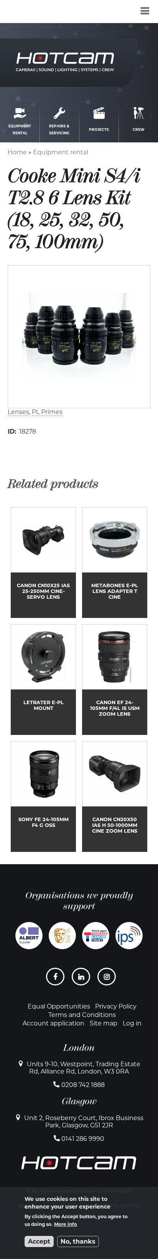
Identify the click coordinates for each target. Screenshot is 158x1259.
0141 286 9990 (82, 1138)
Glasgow (79, 1101)
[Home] (47, 13)
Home (17, 152)
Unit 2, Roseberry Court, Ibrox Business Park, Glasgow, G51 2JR (83, 1121)
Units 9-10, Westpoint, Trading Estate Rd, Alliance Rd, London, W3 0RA (83, 1067)
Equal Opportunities (59, 1006)
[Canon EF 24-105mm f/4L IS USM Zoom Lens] (114, 679)
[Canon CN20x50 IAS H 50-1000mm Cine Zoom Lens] (114, 796)
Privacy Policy (116, 1006)
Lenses (18, 412)
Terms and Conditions (82, 1015)
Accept (39, 1241)
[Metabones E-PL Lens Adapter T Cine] (114, 562)
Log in (132, 1023)
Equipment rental (60, 152)
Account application (53, 1023)
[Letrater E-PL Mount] (43, 679)
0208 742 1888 (83, 1085)
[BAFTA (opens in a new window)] (62, 935)
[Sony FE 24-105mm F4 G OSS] (43, 796)
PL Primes (47, 412)
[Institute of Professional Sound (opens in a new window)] (129, 935)
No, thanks (78, 1241)
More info (65, 1224)
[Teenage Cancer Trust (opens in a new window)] (95, 935)
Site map (103, 1023)
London (79, 1047)
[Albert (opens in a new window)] (29, 935)
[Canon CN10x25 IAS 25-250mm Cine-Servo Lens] (43, 562)
